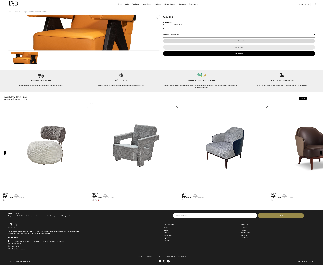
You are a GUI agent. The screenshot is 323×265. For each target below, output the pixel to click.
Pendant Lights (245, 232)
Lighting (158, 4)
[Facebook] (160, 261)
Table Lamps (244, 238)
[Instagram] (164, 261)
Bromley (273, 193)
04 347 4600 (15, 246)
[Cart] (313, 4)
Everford (95, 193)
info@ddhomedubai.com (18, 249)
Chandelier (244, 227)
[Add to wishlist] (88, 107)
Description (166, 29)
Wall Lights (244, 235)
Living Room (27, 12)
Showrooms (193, 4)
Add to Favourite (239, 41)
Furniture (135, 4)
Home (11, 12)
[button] (5, 153)
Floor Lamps (244, 230)
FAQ (159, 257)
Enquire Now (239, 53)
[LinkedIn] (168, 261)
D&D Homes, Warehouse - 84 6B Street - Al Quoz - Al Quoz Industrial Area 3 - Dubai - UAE (38, 241)
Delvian (5, 193)
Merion (184, 193)
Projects (182, 4)
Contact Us (150, 257)
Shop (120, 4)
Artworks (166, 232)
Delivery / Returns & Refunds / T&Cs (175, 257)
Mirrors (166, 227)
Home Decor (146, 4)
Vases (166, 230)
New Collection (170, 4)
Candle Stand (168, 235)
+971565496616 (16, 244)
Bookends (167, 240)
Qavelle (44, 12)
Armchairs (36, 12)
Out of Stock (239, 47)
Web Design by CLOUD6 (305, 261)
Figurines (167, 238)
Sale (127, 4)
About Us (139, 257)
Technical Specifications (171, 34)
